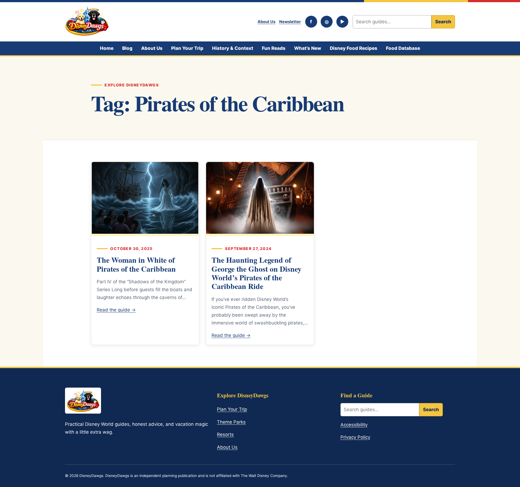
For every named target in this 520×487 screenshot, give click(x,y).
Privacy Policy (355, 437)
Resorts (225, 434)
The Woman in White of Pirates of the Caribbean (136, 264)
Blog (127, 48)
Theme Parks (231, 422)
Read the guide (116, 310)
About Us (266, 21)
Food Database (403, 48)
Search (443, 21)
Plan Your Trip (187, 48)
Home (106, 48)
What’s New (307, 48)
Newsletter (290, 21)
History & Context (232, 48)
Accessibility (354, 424)
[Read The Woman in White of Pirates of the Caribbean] (145, 199)
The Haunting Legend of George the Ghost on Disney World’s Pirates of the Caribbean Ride (256, 273)
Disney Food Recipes (353, 48)
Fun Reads (273, 48)
